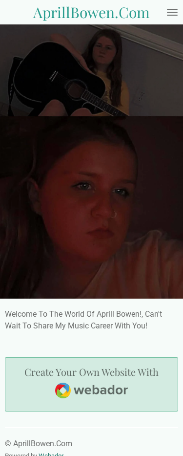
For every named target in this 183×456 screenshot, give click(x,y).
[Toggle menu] (172, 12)
